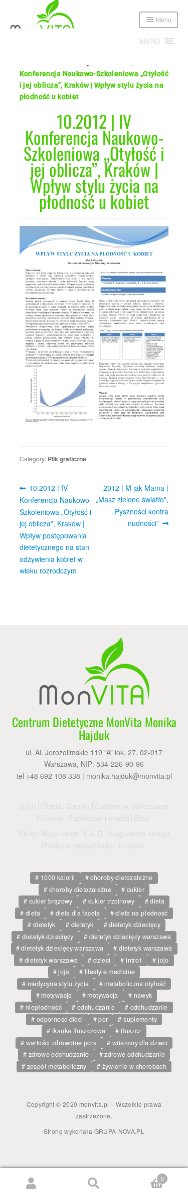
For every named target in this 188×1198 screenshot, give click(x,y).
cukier (135, 889)
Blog (141, 817)
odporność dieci (60, 1019)
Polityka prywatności (79, 845)
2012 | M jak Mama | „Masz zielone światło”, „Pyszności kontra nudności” (132, 505)
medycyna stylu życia (58, 983)
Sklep (28, 833)
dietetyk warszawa (145, 948)
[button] (150, 41)
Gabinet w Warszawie (131, 805)
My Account (31, 1183)
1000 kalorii (58, 877)
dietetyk (44, 924)
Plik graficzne (67, 458)
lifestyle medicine (110, 971)
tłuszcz (131, 1030)
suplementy (140, 1019)
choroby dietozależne (121, 877)
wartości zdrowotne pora (61, 1042)
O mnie (51, 817)
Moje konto (60, 833)
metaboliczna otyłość (135, 983)
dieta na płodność (141, 913)
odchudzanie (96, 1007)
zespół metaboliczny (57, 1066)
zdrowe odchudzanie (59, 1054)
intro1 (134, 960)
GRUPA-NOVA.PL (119, 1131)
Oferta (51, 805)
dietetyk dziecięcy (134, 924)
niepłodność (44, 1007)
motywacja (56, 995)
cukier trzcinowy (111, 901)
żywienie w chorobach (134, 1066)
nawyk (143, 995)
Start (28, 805)
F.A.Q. (94, 833)
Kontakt (131, 845)
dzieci (101, 960)
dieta (157, 901)
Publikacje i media (98, 817)
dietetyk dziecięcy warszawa (130, 936)
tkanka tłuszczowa (78, 1030)
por (103, 1019)
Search (94, 1183)
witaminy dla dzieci (139, 1042)
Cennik (78, 805)
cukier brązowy (51, 901)
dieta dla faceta (78, 913)
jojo (163, 960)
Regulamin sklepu (139, 833)
